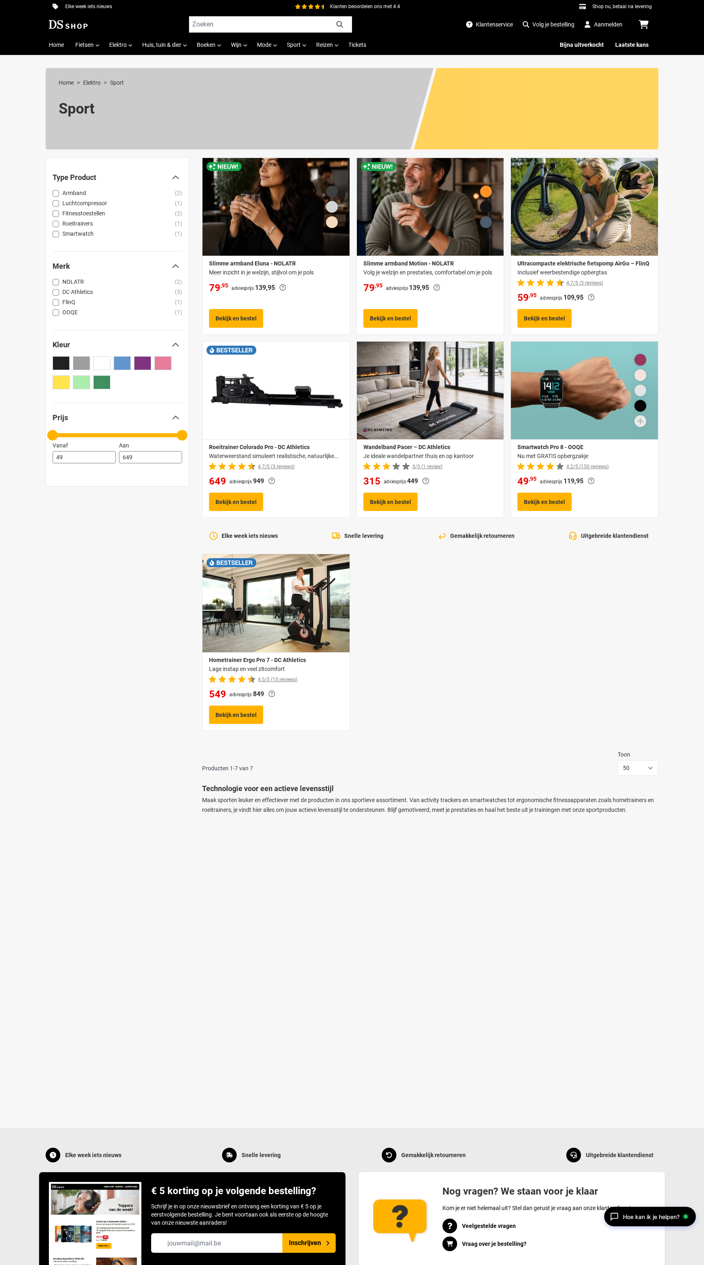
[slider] (52, 435)
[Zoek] (340, 24)
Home (66, 82)
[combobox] (270, 24)
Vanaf (60, 445)
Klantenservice (494, 24)
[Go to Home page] (68, 24)
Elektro (92, 82)
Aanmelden (608, 24)
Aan (124, 445)
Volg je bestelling (553, 24)
